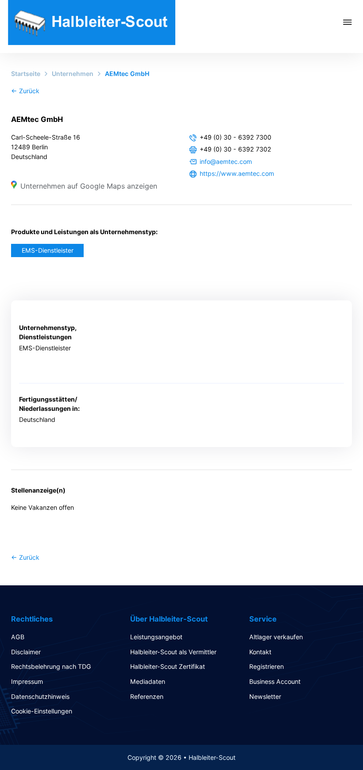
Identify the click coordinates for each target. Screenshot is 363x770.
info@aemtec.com (226, 161)
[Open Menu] (353, 22)
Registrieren (266, 666)
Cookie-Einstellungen (41, 711)
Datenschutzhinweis (40, 696)
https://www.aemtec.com (237, 173)
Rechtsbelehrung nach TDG (51, 666)
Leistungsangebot (156, 637)
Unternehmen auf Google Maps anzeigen (88, 186)
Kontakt (260, 652)
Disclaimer (26, 652)
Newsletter (265, 696)
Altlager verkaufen (276, 637)
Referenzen (146, 696)
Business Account (275, 681)
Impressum (27, 681)
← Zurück (25, 91)
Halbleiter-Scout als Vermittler (173, 652)
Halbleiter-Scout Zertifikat (167, 666)
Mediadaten (147, 681)
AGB (17, 637)
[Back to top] (332, 743)
